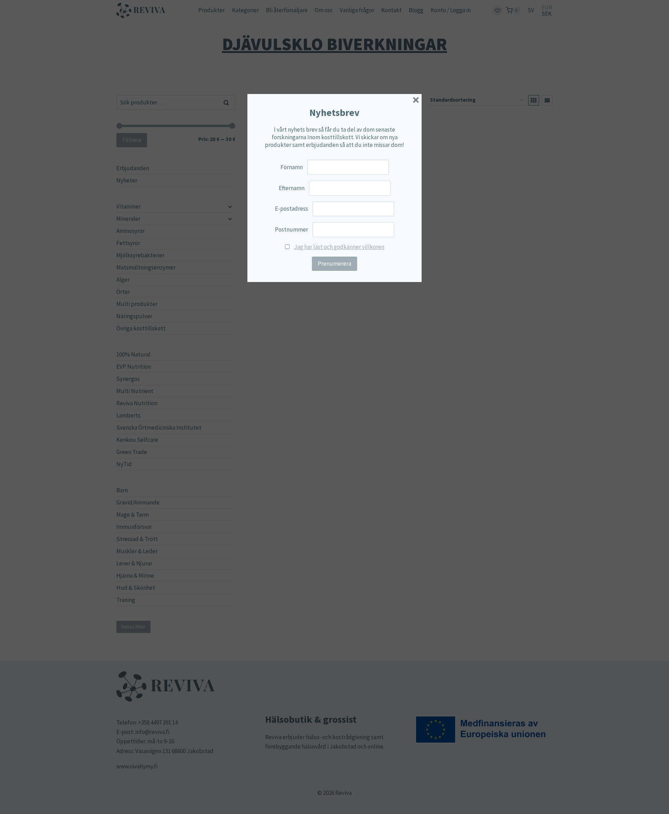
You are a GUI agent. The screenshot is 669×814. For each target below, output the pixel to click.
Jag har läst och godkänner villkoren (339, 247)
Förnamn (291, 167)
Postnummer (291, 229)
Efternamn (292, 188)
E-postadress (291, 208)
